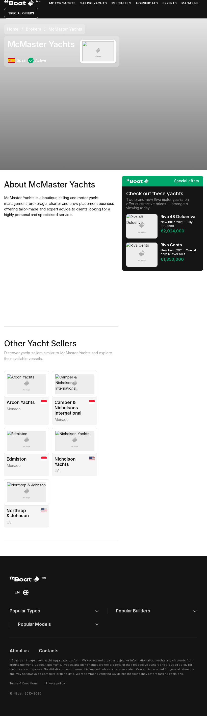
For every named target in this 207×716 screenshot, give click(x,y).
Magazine (190, 3)
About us (19, 650)
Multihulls (121, 3)
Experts (170, 3)
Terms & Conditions (24, 683)
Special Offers (21, 13)
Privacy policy (55, 683)
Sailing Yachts (93, 3)
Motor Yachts (62, 3)
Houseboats (147, 3)
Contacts (49, 650)
